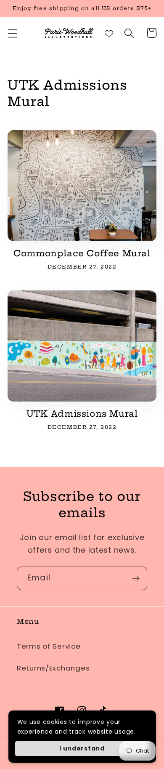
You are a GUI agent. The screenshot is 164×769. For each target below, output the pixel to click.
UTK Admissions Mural (82, 413)
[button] (13, 33)
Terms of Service (49, 646)
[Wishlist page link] (109, 33)
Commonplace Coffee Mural (81, 253)
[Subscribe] (135, 578)
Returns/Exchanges (53, 668)
